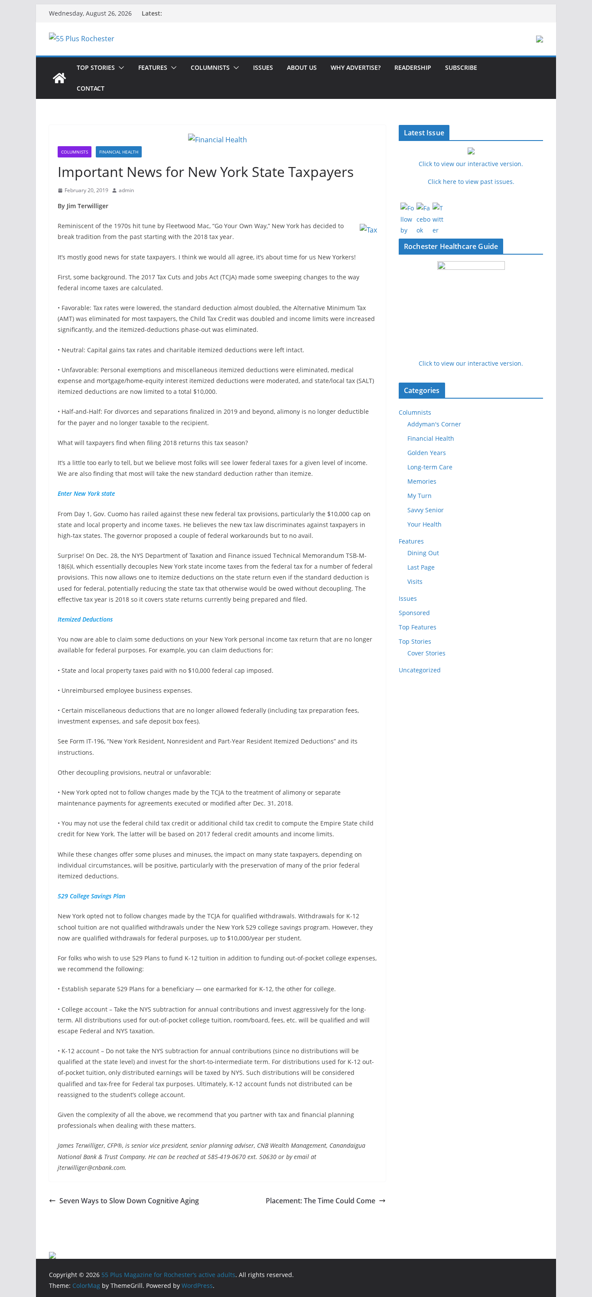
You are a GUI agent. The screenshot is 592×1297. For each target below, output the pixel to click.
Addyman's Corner (434, 424)
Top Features (417, 627)
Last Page (421, 567)
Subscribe (461, 67)
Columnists (210, 67)
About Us (302, 67)
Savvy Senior (425, 510)
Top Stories (96, 67)
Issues (263, 67)
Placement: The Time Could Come (320, 1200)
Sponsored (414, 613)
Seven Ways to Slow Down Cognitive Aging (129, 1200)
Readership (412, 67)
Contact (90, 88)
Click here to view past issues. (471, 181)
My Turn (419, 495)
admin (126, 190)
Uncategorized (420, 670)
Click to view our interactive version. (471, 363)
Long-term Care (429, 467)
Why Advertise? (356, 67)
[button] (119, 68)
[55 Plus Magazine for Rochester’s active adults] (59, 78)
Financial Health (118, 152)
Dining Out (423, 553)
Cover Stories (426, 653)
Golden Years (426, 453)
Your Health (424, 524)
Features (152, 67)
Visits (415, 581)
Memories (421, 481)
